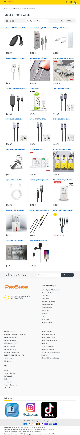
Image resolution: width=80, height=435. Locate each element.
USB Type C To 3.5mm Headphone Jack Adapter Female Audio (61, 28)
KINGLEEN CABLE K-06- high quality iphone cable (15, 58)
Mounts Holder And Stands (50, 358)
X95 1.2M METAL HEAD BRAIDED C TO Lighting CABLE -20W (63, 119)
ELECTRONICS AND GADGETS (14, 355)
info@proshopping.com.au (29, 434)
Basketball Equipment (48, 301)
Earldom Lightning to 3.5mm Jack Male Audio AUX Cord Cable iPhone (39, 28)
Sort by (29, 21)
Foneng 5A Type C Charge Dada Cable (62, 149)
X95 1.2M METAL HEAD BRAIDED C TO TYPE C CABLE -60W (39, 119)
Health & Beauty (46, 307)
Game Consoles (9, 358)
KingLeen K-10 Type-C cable (62, 180)
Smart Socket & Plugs (48, 337)
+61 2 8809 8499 (48, 434)
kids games (45, 310)
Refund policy (8, 376)
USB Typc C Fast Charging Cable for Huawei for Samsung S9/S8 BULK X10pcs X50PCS (16, 241)
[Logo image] (12, 410)
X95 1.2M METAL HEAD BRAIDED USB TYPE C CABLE (15, 119)
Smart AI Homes (46, 331)
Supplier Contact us (10, 385)
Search (6, 370)
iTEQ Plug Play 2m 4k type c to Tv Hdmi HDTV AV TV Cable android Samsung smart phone (16, 89)
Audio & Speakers (10, 340)
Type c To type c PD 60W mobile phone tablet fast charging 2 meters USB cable (15, 180)
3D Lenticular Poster (47, 293)
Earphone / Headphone (11, 352)
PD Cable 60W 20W (36, 149)
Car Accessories (9, 346)
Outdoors (44, 355)
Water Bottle (45, 319)
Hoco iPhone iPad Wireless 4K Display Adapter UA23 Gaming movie (16, 149)
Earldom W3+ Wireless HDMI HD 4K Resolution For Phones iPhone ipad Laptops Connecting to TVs (15, 28)
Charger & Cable (9, 331)
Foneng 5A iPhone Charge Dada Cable (38, 58)
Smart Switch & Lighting (49, 340)
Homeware (44, 313)
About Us (7, 388)
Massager (7, 361)
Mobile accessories (47, 349)
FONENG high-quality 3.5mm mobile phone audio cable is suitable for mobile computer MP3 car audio (39, 210)
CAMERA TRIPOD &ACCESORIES (15, 334)
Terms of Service (9, 373)
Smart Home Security (48, 334)
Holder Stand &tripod (11, 337)
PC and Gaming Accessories (50, 352)
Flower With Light (47, 304)
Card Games (45, 298)
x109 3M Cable (34, 88)
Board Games (45, 296)
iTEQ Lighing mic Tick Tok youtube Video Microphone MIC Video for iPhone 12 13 (39, 241)
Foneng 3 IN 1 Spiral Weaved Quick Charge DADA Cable (62, 210)
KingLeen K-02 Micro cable (15, 210)
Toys (42, 316)
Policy (6, 379)
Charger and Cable (10, 349)
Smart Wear (45, 343)
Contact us (7, 382)
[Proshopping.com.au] (10, 2)
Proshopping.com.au (36, 421)
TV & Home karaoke (47, 346)
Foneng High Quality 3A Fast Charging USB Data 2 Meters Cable (39, 180)
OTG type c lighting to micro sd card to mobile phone (63, 58)
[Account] (71, 2)
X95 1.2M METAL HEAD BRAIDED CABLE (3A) (61, 89)
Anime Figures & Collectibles (50, 290)
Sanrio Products (46, 322)
